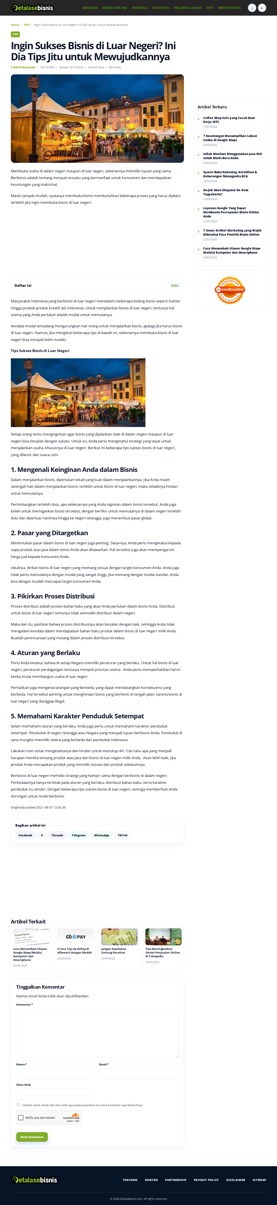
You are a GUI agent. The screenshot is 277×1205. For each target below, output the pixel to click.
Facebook (25, 835)
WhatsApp (101, 835)
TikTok (123, 835)
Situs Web (23, 1085)
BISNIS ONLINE (115, 8)
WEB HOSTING (229, 8)
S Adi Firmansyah (23, 67)
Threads (57, 835)
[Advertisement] (97, 242)
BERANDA (90, 8)
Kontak (151, 1180)
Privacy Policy (206, 1180)
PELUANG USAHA (187, 8)
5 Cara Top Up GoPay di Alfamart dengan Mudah (74, 950)
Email (104, 1064)
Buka (175, 285)
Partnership (175, 1180)
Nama (21, 1064)
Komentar (24, 1004)
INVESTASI (161, 8)
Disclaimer (235, 1180)
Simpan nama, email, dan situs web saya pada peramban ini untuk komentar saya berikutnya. (83, 1105)
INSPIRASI (140, 8)
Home (15, 25)
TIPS (209, 8)
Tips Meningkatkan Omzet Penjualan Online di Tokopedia (162, 952)
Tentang (130, 1180)
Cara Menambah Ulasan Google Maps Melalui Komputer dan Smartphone (30, 954)
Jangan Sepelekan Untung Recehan (113, 950)
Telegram (78, 835)
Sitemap (259, 1180)
